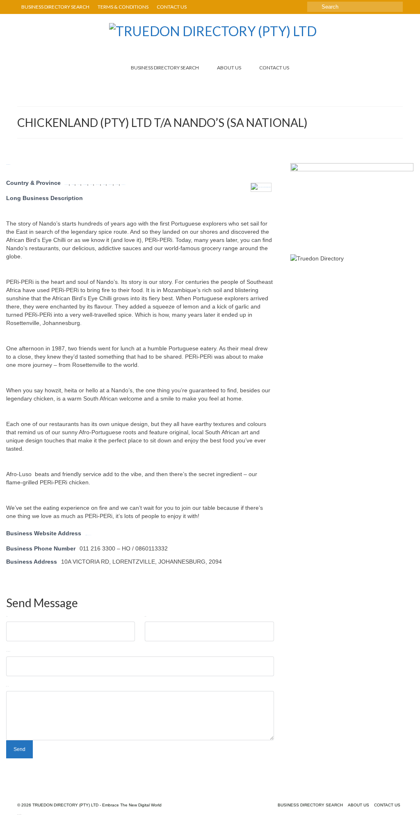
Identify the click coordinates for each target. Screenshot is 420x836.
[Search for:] (355, 7)
